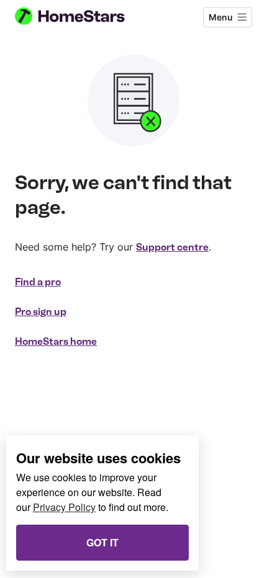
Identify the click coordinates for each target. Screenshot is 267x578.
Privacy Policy (64, 507)
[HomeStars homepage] (80, 17)
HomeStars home (56, 341)
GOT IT (102, 542)
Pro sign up (40, 312)
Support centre (172, 247)
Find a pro (38, 282)
